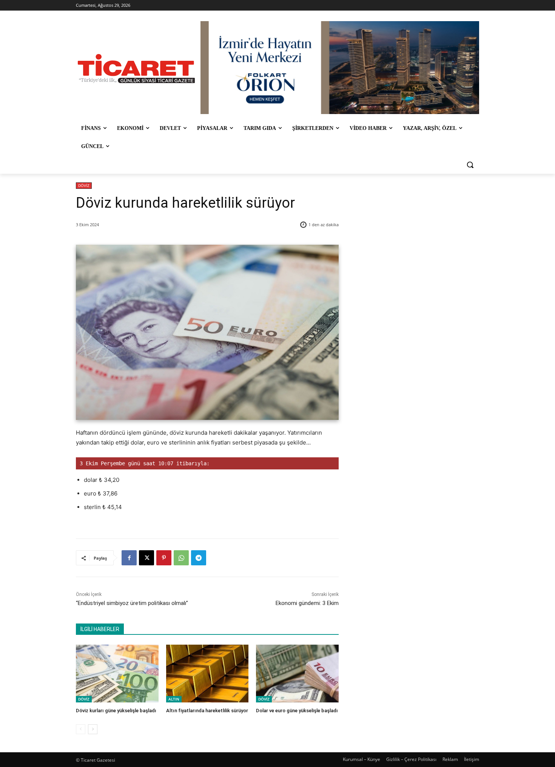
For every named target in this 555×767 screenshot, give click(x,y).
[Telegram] (198, 557)
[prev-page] (80, 729)
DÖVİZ (83, 185)
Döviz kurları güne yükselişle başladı (116, 710)
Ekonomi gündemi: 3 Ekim (307, 603)
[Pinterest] (163, 557)
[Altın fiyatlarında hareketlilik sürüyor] (207, 673)
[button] (470, 165)
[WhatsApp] (181, 557)
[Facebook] (129, 557)
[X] (146, 557)
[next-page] (92, 729)
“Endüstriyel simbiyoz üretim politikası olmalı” (132, 603)
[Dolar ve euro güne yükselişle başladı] (297, 673)
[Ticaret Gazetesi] (136, 68)
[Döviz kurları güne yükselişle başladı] (117, 673)
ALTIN (173, 699)
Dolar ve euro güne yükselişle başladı (297, 710)
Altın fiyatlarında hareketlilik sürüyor (207, 710)
